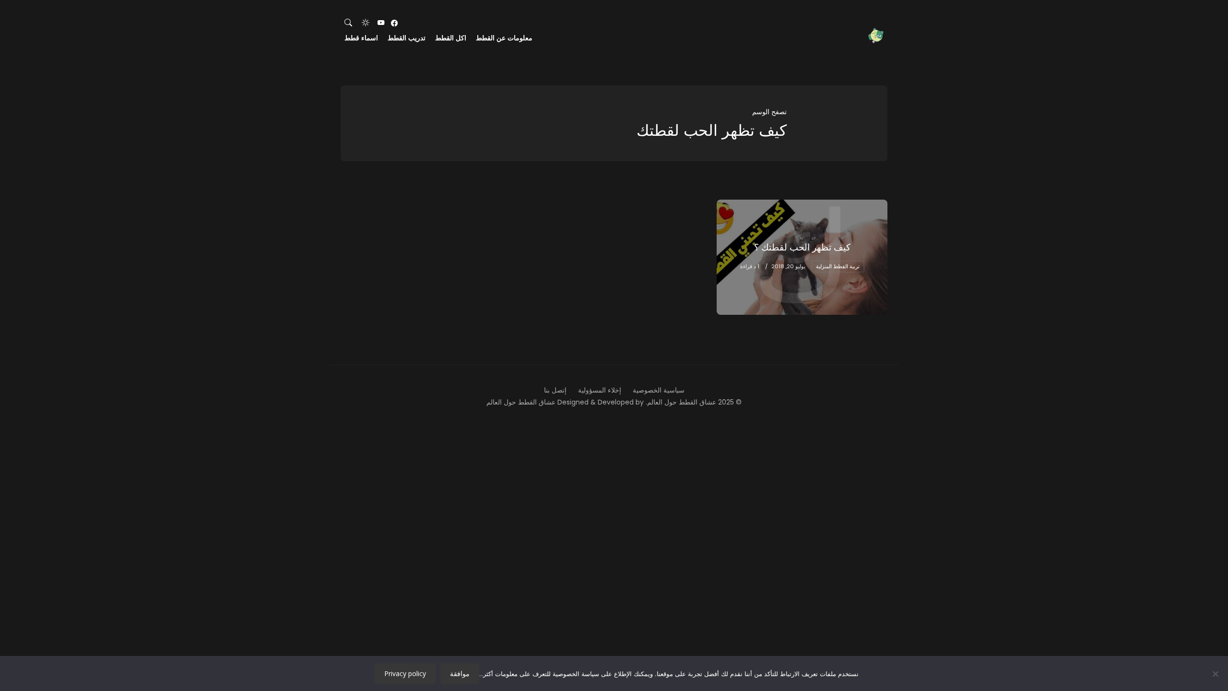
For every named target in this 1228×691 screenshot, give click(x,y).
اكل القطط (450, 38)
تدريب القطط (406, 38)
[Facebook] (394, 23)
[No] (1216, 674)
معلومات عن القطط (504, 38)
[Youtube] (381, 23)
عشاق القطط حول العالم (520, 402)
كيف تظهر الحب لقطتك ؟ (802, 247)
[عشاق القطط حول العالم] (875, 35)
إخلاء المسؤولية (599, 390)
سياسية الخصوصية (659, 390)
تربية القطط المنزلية (838, 266)
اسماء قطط (361, 38)
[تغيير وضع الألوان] (365, 23)
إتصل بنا (555, 390)
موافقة (460, 673)
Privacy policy (405, 673)
